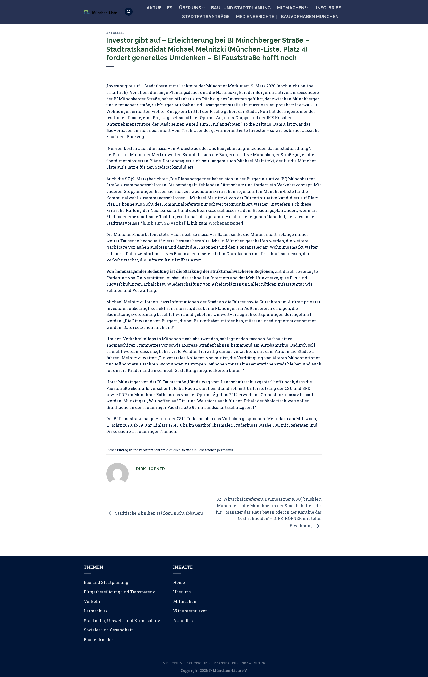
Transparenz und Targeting (240, 663)
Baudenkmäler (98, 639)
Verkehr (92, 601)
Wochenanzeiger (225, 223)
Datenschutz (198, 663)
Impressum (172, 663)
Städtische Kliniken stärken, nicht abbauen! (158, 513)
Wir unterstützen (190, 610)
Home (179, 582)
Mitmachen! (291, 7)
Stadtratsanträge (206, 16)
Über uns (190, 7)
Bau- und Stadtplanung (241, 7)
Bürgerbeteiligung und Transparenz (119, 591)
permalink (225, 450)
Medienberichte (255, 16)
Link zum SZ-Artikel (164, 223)
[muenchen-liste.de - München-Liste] (100, 12)
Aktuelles (159, 7)
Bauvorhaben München (310, 16)
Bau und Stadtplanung (106, 582)
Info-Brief (328, 7)
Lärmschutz (96, 610)
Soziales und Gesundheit (108, 629)
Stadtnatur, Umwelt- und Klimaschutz (122, 620)
